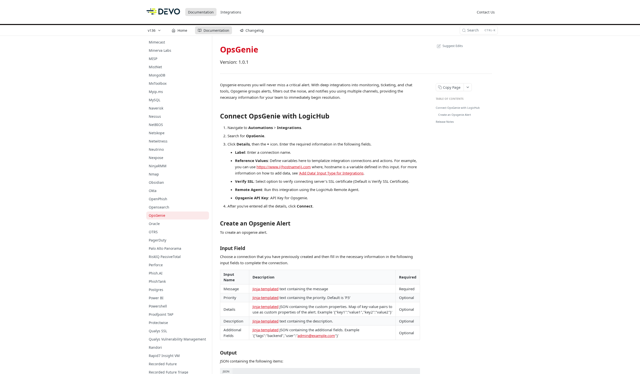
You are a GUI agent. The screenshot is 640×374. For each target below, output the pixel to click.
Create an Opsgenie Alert (454, 114)
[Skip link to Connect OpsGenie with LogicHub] (216, 116)
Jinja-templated (265, 288)
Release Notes (445, 122)
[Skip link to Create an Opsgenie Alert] (216, 223)
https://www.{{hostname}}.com (283, 166)
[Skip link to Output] (216, 353)
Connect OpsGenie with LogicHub (458, 108)
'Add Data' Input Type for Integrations (331, 173)
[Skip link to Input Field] (216, 248)
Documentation (201, 12)
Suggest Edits (452, 46)
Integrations (230, 12)
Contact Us (486, 12)
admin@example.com (316, 335)
